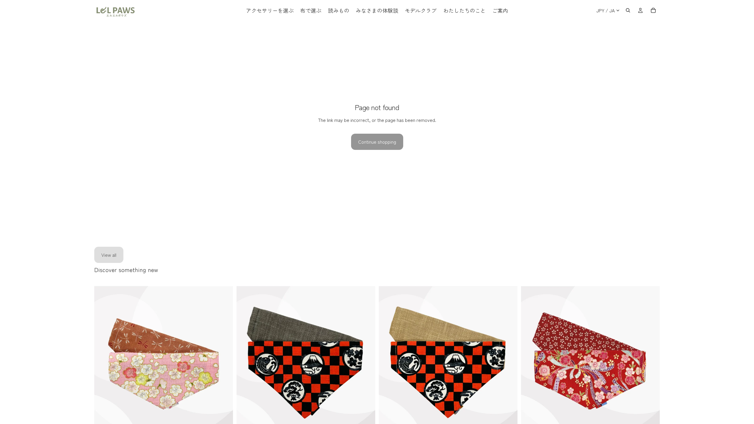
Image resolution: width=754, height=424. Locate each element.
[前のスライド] (103, 370)
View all (108, 254)
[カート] (653, 10)
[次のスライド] (224, 370)
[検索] (627, 10)
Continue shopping (377, 141)
